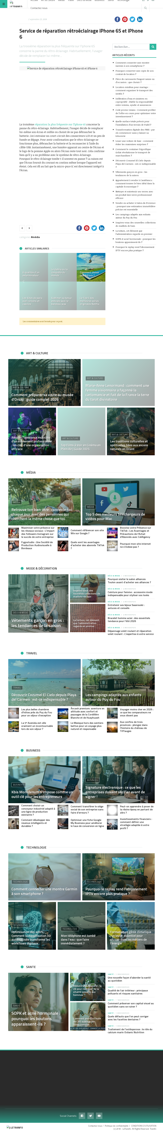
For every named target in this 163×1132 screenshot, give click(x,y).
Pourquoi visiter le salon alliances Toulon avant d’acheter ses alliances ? (129, 580)
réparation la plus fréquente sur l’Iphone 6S (60, 124)
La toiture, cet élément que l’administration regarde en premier (134, 232)
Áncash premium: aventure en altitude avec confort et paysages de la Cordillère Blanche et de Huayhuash (87, 713)
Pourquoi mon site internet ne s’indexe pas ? (135, 545)
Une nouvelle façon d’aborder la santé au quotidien (129, 979)
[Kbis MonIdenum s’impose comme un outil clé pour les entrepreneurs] (44, 779)
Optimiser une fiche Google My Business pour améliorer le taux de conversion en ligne (87, 823)
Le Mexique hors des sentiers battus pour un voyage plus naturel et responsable (87, 726)
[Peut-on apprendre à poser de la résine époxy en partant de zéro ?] (112, 810)
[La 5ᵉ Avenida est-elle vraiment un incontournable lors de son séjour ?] (13, 726)
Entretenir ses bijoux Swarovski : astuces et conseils (126, 606)
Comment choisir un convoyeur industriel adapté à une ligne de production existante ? (38, 810)
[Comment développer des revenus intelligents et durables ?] (13, 823)
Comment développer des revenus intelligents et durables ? (35, 823)
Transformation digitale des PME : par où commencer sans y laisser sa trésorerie (135, 133)
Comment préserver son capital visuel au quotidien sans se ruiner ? (131, 1004)
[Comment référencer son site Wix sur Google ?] (63, 532)
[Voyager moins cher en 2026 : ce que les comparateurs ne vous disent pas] (112, 713)
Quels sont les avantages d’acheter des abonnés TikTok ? (87, 545)
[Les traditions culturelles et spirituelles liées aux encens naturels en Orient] (131, 431)
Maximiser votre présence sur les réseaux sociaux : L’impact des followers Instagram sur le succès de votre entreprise (37, 532)
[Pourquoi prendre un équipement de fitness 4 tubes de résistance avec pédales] (33, 296)
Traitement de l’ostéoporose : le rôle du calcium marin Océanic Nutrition (130, 1030)
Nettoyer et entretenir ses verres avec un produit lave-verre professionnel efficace (134, 194)
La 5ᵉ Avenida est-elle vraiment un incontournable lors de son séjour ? (37, 726)
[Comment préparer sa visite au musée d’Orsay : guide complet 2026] (44, 382)
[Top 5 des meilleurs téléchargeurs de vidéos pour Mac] (91, 267)
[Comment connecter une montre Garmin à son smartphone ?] (44, 876)
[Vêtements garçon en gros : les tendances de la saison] (38, 603)
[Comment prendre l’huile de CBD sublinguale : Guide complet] (88, 1016)
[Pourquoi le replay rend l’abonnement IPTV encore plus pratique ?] (118, 876)
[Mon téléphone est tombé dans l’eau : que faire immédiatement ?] (81, 926)
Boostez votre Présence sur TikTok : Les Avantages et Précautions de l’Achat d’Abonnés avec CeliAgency (135, 532)
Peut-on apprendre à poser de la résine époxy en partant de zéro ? (136, 809)
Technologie (20, 881)
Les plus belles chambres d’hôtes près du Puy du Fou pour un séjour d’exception (36, 712)
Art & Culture (21, 387)
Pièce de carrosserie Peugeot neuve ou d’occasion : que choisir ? (135, 80)
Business (18, 784)
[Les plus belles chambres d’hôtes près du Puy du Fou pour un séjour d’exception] (13, 713)
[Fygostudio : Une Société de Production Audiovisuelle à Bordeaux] (13, 546)
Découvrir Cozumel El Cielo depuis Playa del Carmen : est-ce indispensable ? (136, 163)
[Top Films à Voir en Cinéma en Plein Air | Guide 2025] (81, 431)
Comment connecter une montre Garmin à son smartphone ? (132, 64)
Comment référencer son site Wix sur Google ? (87, 531)
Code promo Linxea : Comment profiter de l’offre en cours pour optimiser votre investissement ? (136, 113)
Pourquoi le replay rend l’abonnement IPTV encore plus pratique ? (135, 248)
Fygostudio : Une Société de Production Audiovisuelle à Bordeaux (37, 545)
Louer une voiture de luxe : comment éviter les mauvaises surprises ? (134, 142)
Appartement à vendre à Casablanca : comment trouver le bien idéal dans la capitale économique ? (135, 183)
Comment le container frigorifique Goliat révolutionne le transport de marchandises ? (133, 152)
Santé (16, 1005)
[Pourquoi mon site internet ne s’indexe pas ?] (112, 546)
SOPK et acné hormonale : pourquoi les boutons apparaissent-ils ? (136, 240)
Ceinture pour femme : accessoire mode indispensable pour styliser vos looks (130, 593)
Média (36, 237)
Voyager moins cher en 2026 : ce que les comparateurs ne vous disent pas (136, 712)
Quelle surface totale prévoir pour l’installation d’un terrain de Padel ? (133, 123)
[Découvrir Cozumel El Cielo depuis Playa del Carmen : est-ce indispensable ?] (44, 682)
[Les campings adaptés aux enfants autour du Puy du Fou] (118, 682)
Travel (17, 687)
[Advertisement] (62, 96)
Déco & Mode (20, 612)
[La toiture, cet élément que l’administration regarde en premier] (88, 618)
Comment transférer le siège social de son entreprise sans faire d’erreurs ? (87, 809)
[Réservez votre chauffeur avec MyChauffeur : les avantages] (33, 267)
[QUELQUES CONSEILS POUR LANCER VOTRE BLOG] (91, 296)
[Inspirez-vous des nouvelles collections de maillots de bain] (88, 588)
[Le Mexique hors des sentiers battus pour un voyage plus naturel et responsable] (63, 726)
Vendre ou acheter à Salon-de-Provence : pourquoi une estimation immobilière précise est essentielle (136, 206)
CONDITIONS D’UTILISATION (143, 1125)
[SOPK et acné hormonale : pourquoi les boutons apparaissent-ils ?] (38, 1002)
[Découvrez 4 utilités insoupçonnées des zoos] (62, 267)
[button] (23, 281)
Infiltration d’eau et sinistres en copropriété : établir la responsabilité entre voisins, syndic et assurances (134, 102)
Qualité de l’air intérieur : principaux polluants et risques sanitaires (128, 992)
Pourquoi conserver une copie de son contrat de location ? (135, 72)
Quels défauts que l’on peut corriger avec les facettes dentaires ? (128, 1017)
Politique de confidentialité (116, 1125)
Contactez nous (39, 8)
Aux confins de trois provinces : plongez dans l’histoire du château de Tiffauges (134, 726)
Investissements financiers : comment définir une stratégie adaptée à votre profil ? (136, 823)
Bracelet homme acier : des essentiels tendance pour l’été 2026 (129, 619)
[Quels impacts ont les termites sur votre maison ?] (62, 296)
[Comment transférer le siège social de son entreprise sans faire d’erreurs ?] (63, 810)
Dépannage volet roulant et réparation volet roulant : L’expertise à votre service (131, 632)
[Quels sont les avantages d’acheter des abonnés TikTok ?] (63, 546)
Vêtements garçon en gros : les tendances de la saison (131, 173)
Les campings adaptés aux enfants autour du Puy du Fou (133, 216)
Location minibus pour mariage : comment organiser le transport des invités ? (134, 90)
